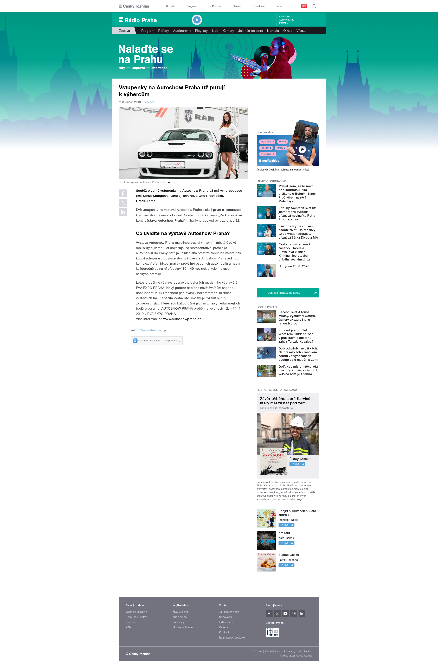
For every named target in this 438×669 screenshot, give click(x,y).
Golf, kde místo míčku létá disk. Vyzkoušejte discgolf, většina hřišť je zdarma (298, 370)
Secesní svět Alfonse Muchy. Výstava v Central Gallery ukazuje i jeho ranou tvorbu (297, 317)
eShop (130, 627)
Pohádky (265, 148)
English (308, 651)
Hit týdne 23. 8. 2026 (294, 266)
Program (191, 6)
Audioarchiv (286, 20)
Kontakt (273, 31)
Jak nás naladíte (250, 31)
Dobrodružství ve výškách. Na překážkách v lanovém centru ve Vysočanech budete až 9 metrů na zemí (298, 354)
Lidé (215, 31)
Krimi (281, 142)
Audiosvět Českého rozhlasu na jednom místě (283, 169)
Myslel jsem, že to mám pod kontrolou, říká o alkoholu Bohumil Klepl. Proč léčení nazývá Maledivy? (298, 193)
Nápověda (225, 617)
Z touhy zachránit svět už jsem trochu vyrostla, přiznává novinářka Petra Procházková (297, 213)
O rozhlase (259, 6)
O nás (287, 31)
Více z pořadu (268, 307)
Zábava (124, 31)
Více (301, 31)
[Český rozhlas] (134, 6)
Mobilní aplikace (182, 627)
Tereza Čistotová (150, 330)
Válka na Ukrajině (136, 612)
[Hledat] (314, 6)
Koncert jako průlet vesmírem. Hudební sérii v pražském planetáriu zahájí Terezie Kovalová (296, 335)
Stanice (237, 6)
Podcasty (178, 622)
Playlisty (201, 31)
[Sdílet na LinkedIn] (123, 212)
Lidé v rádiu (226, 622)
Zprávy (149, 102)
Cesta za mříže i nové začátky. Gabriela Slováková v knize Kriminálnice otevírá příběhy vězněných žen (295, 252)
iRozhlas (170, 6)
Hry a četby (266, 142)
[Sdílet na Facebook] (123, 193)
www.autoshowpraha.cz (182, 319)
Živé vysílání (266, 154)
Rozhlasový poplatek (232, 637)
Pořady (163, 31)
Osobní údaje (273, 651)
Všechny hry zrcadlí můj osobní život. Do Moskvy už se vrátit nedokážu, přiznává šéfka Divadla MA (298, 231)
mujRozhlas (214, 6)
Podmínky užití (292, 651)
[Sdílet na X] (123, 203)
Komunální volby (136, 617)
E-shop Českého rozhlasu (277, 389)
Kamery (283, 23)
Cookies (257, 651)
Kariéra (223, 627)
